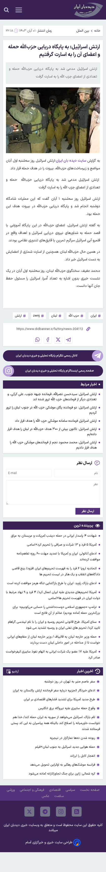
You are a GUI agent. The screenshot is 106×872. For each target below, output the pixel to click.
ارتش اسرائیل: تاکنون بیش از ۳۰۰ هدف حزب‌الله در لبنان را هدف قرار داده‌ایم (52, 431)
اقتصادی (55, 790)
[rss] (77, 812)
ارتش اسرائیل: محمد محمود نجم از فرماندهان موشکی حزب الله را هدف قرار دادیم (53, 445)
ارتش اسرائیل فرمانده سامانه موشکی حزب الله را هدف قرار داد (56, 421)
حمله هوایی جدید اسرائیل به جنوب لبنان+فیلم (65, 747)
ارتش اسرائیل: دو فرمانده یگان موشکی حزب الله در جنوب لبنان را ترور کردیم (51, 410)
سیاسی (71, 790)
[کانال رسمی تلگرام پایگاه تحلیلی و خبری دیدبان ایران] (97, 355)
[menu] (19, 10)
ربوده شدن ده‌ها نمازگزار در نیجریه (72, 738)
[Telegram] (68, 339)
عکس (46, 796)
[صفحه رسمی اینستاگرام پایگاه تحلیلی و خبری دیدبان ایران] (8, 370)
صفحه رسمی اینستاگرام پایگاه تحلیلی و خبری (59, 371)
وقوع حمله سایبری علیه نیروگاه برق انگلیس (66, 708)
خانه (97, 30)
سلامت (59, 796)
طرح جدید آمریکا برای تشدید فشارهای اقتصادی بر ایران (59, 699)
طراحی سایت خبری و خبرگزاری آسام (48, 842)
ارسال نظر (88, 511)
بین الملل (82, 30)
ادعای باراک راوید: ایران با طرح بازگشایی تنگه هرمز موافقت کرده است (52, 583)
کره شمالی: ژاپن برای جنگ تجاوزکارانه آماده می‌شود (62, 773)
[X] (58, 339)
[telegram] (45, 812)
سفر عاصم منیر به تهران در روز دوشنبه (69, 681)
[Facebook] (48, 339)
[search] (6, 9)
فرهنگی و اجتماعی (32, 790)
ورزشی (11, 790)
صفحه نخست (89, 790)
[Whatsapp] (37, 339)
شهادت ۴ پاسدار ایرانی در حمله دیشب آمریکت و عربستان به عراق (54, 535)
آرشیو (15, 671)
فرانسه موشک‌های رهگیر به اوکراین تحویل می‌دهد (62, 764)
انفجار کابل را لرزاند (82, 755)
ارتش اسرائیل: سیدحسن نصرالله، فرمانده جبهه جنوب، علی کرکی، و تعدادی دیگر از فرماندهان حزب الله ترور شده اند (52, 397)
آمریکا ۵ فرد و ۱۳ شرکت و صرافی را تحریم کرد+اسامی (62, 544)
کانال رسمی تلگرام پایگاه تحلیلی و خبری (46, 356)
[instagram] (61, 812)
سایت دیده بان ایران (71, 160)
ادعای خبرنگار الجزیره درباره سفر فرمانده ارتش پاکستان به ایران (54, 690)
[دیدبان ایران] (87, 10)
